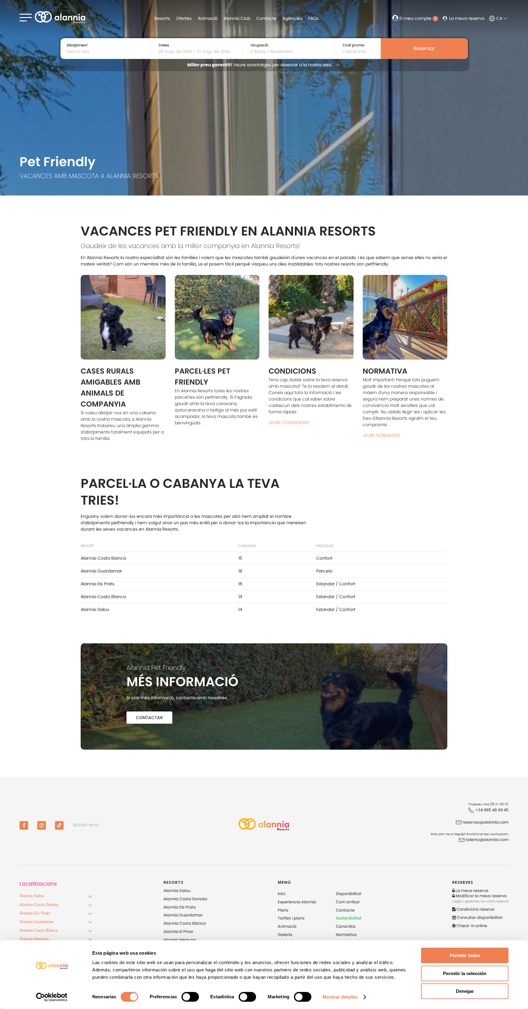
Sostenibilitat (348, 918)
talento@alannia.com (486, 840)
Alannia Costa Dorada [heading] (39, 904)
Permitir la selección (464, 973)
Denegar (465, 991)
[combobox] (199, 51)
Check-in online (471, 926)
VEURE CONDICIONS (289, 422)
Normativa (346, 935)
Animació (208, 18)
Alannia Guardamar (183, 915)
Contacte (266, 18)
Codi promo (354, 45)
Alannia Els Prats (179, 907)
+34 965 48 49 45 (491, 810)
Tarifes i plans (291, 918)
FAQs (313, 18)
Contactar (149, 718)
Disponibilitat (348, 894)
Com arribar (348, 902)
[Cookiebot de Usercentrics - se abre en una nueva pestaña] (52, 997)
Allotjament (77, 45)
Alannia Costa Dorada (185, 899)
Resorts (162, 18)
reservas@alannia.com (485, 822)
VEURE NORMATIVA (381, 435)
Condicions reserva (475, 909)
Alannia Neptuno (179, 940)
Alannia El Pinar (178, 931)
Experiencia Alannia (297, 902)
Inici (281, 894)
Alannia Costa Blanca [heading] (39, 930)
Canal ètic (346, 926)
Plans (283, 910)
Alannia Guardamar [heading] (36, 921)
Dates (164, 45)
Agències (292, 18)
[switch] (190, 997)
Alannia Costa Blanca (184, 923)
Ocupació (259, 45)
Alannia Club (237, 18)
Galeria (285, 935)
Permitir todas (465, 955)
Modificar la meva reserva (481, 896)
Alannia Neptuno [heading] (34, 939)
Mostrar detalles (340, 997)
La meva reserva (466, 18)
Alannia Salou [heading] (32, 896)
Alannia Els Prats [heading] (35, 913)
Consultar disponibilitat (479, 917)
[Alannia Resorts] (264, 825)
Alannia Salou (176, 891)
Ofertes (184, 18)
